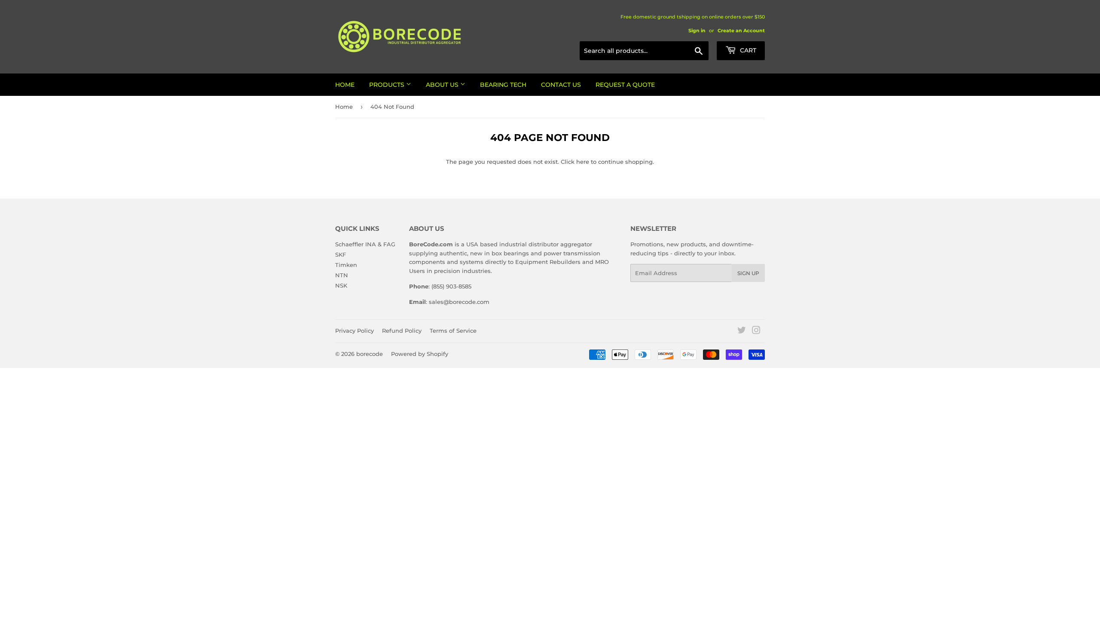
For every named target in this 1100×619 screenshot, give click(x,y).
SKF (340, 254)
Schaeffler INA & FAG (365, 244)
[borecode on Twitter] (741, 331)
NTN (341, 275)
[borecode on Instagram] (756, 331)
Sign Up (748, 273)
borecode (369, 353)
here (582, 161)
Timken (346, 264)
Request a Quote (625, 85)
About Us (443, 85)
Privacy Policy (354, 330)
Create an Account (741, 31)
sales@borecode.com (459, 301)
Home (344, 85)
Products (387, 85)
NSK (341, 285)
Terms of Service (453, 330)
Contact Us (561, 85)
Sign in (697, 31)
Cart (747, 50)
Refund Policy (402, 330)
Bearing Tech (503, 85)
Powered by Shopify (419, 353)
